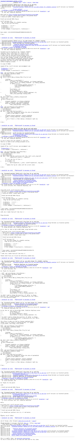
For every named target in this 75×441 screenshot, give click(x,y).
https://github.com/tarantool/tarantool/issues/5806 (23, 14)
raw (48, 11)
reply (11, 37)
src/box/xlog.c (5, 148)
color (24, 2)
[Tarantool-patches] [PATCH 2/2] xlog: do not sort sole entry (30, 45)
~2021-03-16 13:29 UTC (24, 421)
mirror (29, 2)
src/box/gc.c (4, 68)
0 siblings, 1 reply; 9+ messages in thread (14, 266)
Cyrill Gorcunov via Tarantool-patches (25, 180)
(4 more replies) (17, 9)
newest (34, 421)
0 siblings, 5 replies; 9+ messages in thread (15, 10)
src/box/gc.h (4, 69)
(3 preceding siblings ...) (20, 394)
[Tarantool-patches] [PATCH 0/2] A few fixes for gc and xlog (29, 41)
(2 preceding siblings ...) (20, 374)
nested (20, 37)
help (20, 2)
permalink (43, 11)
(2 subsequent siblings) (19, 135)
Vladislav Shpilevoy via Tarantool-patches (26, 44)
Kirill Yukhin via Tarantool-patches (23, 182)
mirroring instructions (23, 438)
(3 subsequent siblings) (19, 46)
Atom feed (35, 2)
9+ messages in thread (29, 37)
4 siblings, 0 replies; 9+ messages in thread (15, 136)
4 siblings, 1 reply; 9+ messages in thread (14, 47)
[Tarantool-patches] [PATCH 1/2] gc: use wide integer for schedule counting (34, 6)
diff (2, 72)
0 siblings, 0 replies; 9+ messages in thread (15, 225)
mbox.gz (26, 423)
